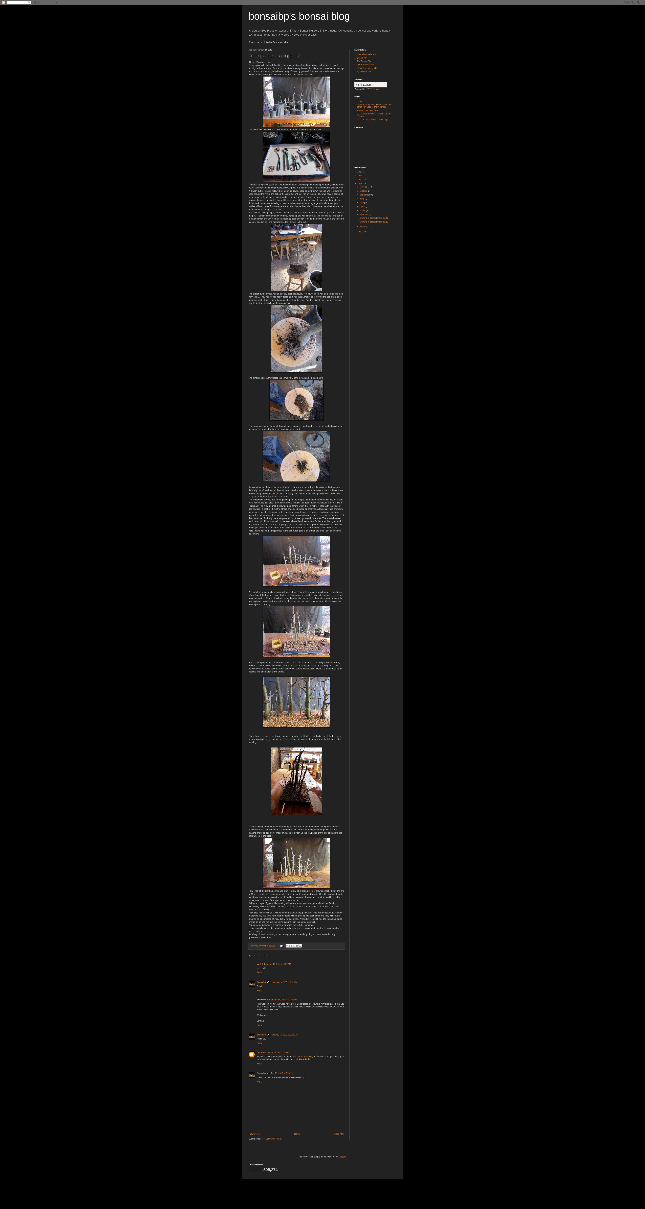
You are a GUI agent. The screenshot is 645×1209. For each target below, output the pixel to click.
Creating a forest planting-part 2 (373, 218)
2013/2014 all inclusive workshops (373, 119)
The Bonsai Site (364, 61)
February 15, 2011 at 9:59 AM (284, 982)
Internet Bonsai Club (366, 54)
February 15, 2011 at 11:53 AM (284, 1035)
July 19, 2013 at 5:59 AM (282, 1073)
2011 (360, 183)
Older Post (338, 1134)
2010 (360, 232)
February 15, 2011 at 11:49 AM (283, 1000)
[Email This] (287, 946)
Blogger (342, 1157)
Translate (377, 89)
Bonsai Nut (362, 58)
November (365, 187)
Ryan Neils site (364, 71)
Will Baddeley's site (366, 64)
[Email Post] (282, 946)
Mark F (260, 964)
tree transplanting (305, 1056)
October (364, 191)
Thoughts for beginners (367, 110)
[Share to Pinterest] (300, 946)
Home (297, 1134)
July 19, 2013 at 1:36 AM (278, 1052)
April (362, 206)
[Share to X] (293, 946)
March (363, 210)
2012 (360, 180)
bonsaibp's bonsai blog (299, 16)
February (364, 214)
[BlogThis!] (290, 946)
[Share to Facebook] (296, 946)
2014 (360, 172)
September (365, 195)
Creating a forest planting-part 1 (373, 222)
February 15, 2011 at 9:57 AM (277, 964)
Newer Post (254, 1134)
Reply (259, 972)
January (364, 227)
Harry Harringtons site (367, 68)
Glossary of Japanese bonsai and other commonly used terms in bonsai (375, 105)
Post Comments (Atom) (271, 1139)
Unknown (261, 1052)
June (362, 199)
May (362, 203)
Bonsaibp (261, 982)
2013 (360, 176)
